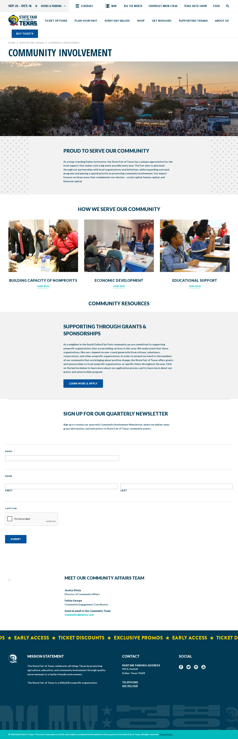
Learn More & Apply (83, 383)
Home (11, 42)
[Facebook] (181, 667)
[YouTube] (203, 667)
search (228, 6)
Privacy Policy (166, 734)
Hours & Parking (51, 6)
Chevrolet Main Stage (163, 6)
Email (10, 451)
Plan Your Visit (86, 20)
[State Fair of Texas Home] (23, 20)
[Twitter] (188, 667)
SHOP (141, 20)
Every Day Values (117, 20)
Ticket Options (56, 20)
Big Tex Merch (133, 6)
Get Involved (161, 20)
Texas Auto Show (195, 6)
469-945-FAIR (130, 685)
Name (8, 476)
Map (114, 6)
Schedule (87, 6)
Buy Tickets (25, 33)
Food (216, 6)
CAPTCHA (11, 508)
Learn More (43, 286)
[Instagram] (196, 667)
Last (124, 490)
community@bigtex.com (79, 614)
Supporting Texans (193, 20)
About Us (222, 20)
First (9, 490)
